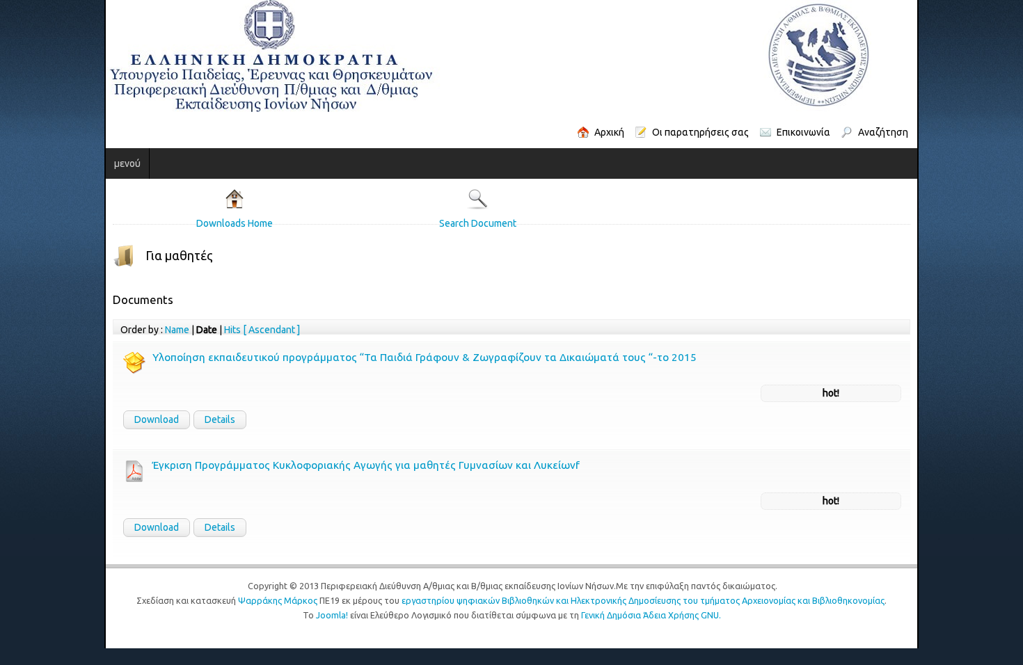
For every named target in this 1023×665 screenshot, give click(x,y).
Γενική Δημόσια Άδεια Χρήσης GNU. (651, 615)
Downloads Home (161, 223)
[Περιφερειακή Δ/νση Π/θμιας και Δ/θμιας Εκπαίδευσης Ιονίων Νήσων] (384, 56)
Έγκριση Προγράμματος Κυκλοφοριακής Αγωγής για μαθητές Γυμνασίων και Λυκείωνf (261, 465)
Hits (128, 329)
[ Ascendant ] (167, 329)
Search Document (467, 223)
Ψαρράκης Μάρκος (277, 600)
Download (52, 419)
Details (115, 419)
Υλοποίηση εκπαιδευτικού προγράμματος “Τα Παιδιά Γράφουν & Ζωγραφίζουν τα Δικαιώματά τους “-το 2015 (320, 357)
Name (73, 329)
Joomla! (332, 615)
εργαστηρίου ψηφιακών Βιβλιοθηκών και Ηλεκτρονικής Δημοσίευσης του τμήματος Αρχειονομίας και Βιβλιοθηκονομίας (643, 600)
